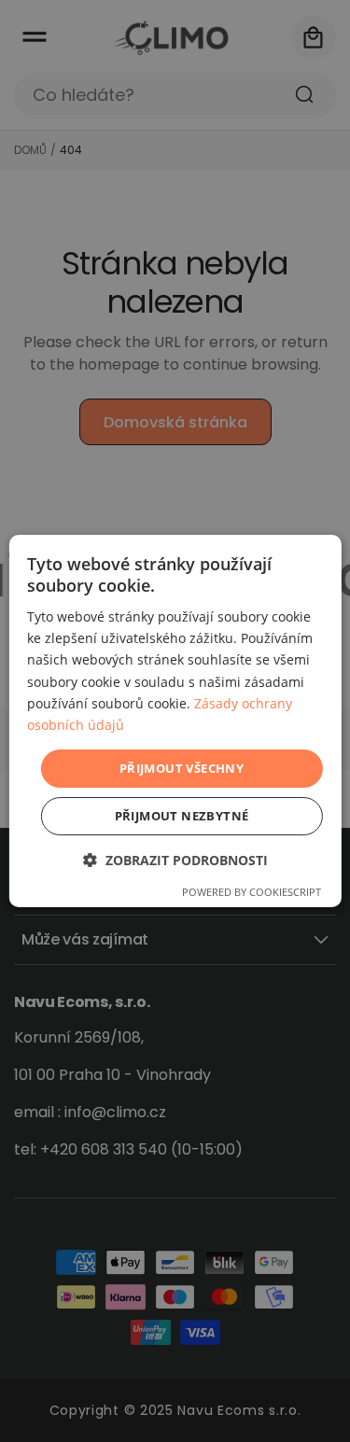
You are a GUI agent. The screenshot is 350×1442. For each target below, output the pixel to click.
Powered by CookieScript (251, 892)
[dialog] (174, 721)
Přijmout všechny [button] (181, 768)
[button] (175, 860)
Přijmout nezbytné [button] (182, 815)
